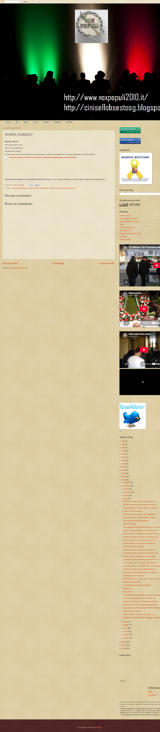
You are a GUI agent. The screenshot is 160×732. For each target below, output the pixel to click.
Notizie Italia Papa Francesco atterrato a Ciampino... (141, 508)
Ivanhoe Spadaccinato (127, 227)
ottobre (126, 489)
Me (152, 692)
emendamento (43, 188)
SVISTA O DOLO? (129, 524)
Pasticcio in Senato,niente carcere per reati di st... (140, 501)
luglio (126, 499)
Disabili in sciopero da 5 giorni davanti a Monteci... (140, 504)
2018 (124, 464)
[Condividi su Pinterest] (38, 185)
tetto (73, 188)
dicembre (127, 482)
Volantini (46, 122)
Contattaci (57, 122)
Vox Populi (123, 236)
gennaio (126, 638)
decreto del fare (32, 188)
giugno (126, 622)
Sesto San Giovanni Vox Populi (130, 233)
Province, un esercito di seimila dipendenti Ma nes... (141, 605)
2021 (124, 454)
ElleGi (121, 224)
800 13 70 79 (127, 592)
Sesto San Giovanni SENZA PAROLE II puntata (139, 517)
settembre (127, 492)
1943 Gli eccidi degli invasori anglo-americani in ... (140, 569)
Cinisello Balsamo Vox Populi (129, 221)
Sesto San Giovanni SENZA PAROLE (136, 521)
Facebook (69, 122)
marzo (126, 631)
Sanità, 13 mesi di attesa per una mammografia (139, 556)
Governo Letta (54, 188)
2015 (124, 473)
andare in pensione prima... (132, 611)
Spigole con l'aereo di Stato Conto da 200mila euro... (141, 530)
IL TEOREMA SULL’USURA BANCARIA (136, 585)
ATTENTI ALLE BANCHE (131, 582)
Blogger (99, 727)
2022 (124, 451)
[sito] (130, 144)
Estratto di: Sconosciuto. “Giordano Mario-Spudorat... (141, 601)
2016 (124, 470)
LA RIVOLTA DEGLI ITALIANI (133, 546)
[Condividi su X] (34, 185)
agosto (126, 495)
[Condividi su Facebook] (36, 185)
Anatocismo (127, 588)
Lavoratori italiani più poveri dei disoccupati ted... (139, 543)
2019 (124, 460)
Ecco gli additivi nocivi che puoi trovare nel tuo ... (140, 540)
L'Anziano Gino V (125, 230)
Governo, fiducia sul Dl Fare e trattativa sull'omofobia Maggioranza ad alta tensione (43, 157)
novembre (127, 486)
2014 (124, 476)
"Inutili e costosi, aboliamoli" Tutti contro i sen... (139, 614)
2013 (124, 480)
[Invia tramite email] (30, 185)
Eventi (35, 122)
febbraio (127, 634)
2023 (124, 448)
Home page (58, 263)
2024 (124, 444)
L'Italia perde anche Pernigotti (133, 576)
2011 (124, 645)
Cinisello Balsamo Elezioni (128, 219)
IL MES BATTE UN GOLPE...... (134, 511)
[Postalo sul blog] (32, 185)
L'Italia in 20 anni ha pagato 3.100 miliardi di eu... (139, 514)
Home (9, 122)
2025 (124, 441)
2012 (124, 642)
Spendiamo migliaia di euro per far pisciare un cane (140, 537)
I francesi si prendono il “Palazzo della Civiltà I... (139, 550)
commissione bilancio (19, 188)
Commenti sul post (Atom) (18, 268)
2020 (124, 457)
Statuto (25, 122)
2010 (124, 648)
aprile (126, 628)
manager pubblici (65, 188)
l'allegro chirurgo (124, 239)
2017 (124, 467)
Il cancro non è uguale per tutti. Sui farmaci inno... (140, 598)
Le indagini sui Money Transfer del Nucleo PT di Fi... (141, 559)
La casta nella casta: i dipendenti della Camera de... (140, 563)
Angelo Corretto (124, 215)
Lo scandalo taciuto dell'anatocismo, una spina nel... (141, 572)
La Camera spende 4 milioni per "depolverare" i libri (140, 553)
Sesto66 (153, 695)
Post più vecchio (107, 263)
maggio (126, 625)
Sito (17, 122)
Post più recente (10, 263)
